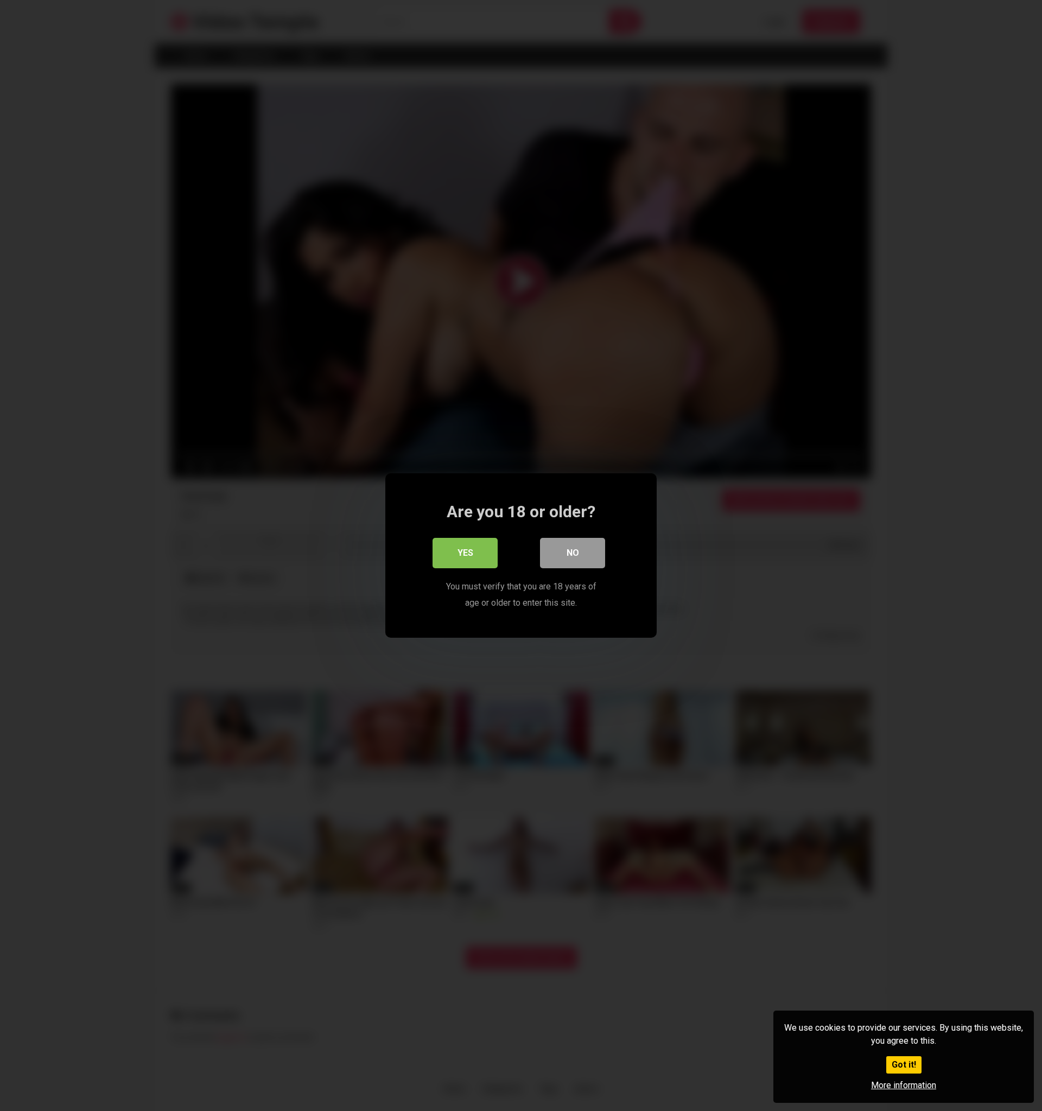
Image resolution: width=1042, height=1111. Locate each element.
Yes (465, 553)
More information (903, 1085)
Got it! (904, 1064)
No (573, 553)
